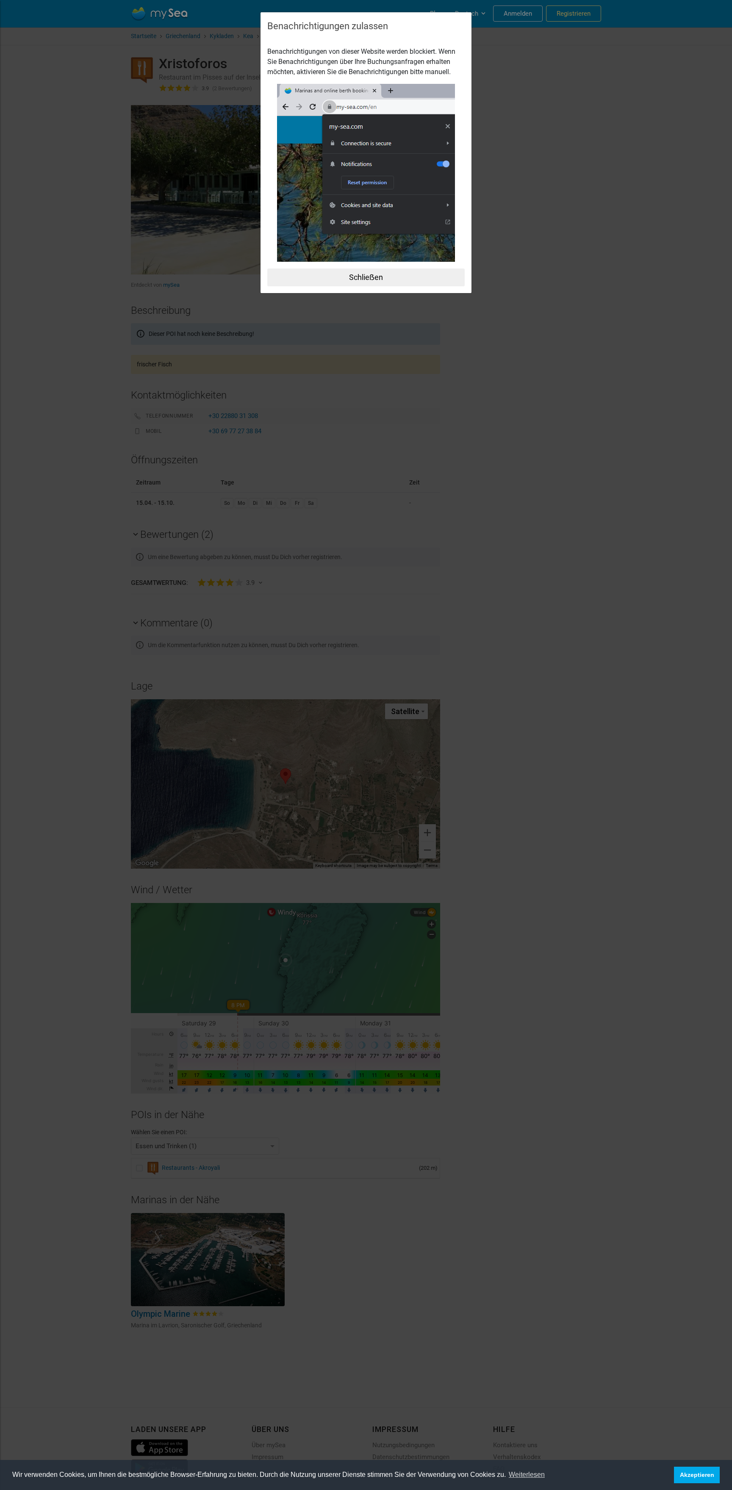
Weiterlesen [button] (527, 1474)
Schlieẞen (366, 277)
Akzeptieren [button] (697, 1474)
